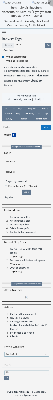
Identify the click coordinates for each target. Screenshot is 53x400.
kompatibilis (10, 76)
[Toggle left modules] (39, 147)
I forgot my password (16, 181)
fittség (18, 71)
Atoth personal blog (20, 221)
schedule (9, 81)
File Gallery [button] (28, 114)
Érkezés (14, 336)
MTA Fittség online (19, 225)
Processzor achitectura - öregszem (27, 260)
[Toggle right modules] (39, 284)
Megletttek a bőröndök (22, 333)
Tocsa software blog (20, 217)
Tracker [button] (23, 119)
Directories (32, 395)
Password (10, 172)
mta (24, 76)
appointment (11, 67)
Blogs (13, 392)
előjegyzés (9, 71)
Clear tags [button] (8, 50)
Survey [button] (9, 119)
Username (10, 162)
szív (40, 81)
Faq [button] (18, 114)
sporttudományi (22, 81)
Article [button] (45, 109)
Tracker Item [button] (41, 119)
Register (9, 197)
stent (35, 81)
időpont (26, 71)
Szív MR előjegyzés (19, 228)
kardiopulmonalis (40, 71)
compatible (32, 67)
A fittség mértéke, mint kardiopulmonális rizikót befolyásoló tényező (28, 325)
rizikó (46, 76)
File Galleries (36, 392)
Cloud (37, 99)
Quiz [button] (47, 114)
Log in (26, 192)
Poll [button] (39, 114)
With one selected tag (17, 61)
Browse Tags (12, 39)
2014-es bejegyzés (19, 268)
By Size (27, 99)
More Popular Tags (26, 96)
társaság (8, 85)
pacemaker (35, 75)
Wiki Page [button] (17, 109)
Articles (22, 392)
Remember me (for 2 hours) (22, 186)
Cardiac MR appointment (23, 232)
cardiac (22, 67)
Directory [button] (8, 114)
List (43, 99)
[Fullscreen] (51, 2)
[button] (3, 31)
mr (19, 75)
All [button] (6, 109)
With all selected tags (16, 57)
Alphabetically (15, 99)
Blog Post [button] (32, 109)
